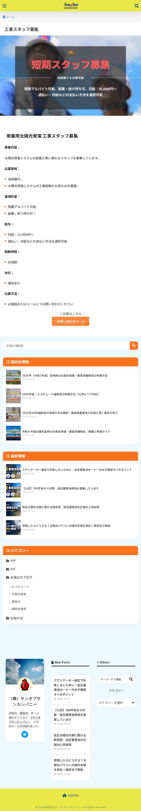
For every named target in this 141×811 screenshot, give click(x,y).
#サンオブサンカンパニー (25, 719)
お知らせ (16, 618)
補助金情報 (19, 609)
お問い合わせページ (71, 321)
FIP (13, 560)
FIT (12, 569)
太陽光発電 (19, 594)
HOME (73, 795)
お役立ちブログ (21, 577)
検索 (134, 345)
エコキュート (20, 586)
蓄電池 (16, 601)
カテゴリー (116, 690)
